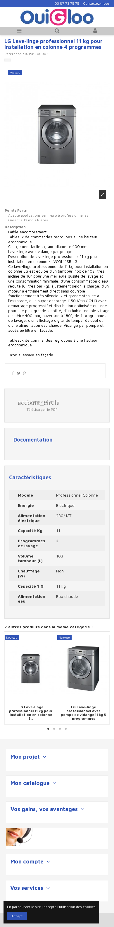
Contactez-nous (96, 3)
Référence (12, 54)
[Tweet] (18, 373)
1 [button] (48, 729)
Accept (17, 916)
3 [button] (60, 729)
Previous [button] (8, 679)
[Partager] (13, 373)
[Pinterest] (24, 373)
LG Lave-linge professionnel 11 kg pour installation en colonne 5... (30, 713)
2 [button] (54, 729)
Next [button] (105, 679)
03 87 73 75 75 (67, 3)
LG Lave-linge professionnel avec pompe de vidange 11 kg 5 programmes (83, 713)
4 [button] (66, 729)
